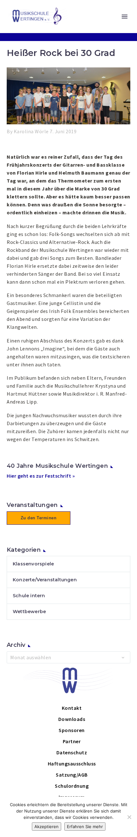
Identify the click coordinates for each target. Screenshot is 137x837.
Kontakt (72, 708)
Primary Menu (124, 16)
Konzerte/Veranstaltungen (45, 580)
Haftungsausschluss (72, 763)
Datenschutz (71, 752)
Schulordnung (72, 786)
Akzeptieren (46, 826)
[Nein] (129, 817)
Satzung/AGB (72, 774)
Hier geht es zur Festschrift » (41, 476)
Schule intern (29, 595)
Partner (72, 741)
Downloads (71, 719)
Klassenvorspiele (33, 564)
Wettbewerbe (29, 611)
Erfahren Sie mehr (85, 826)
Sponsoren (72, 730)
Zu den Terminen (39, 517)
